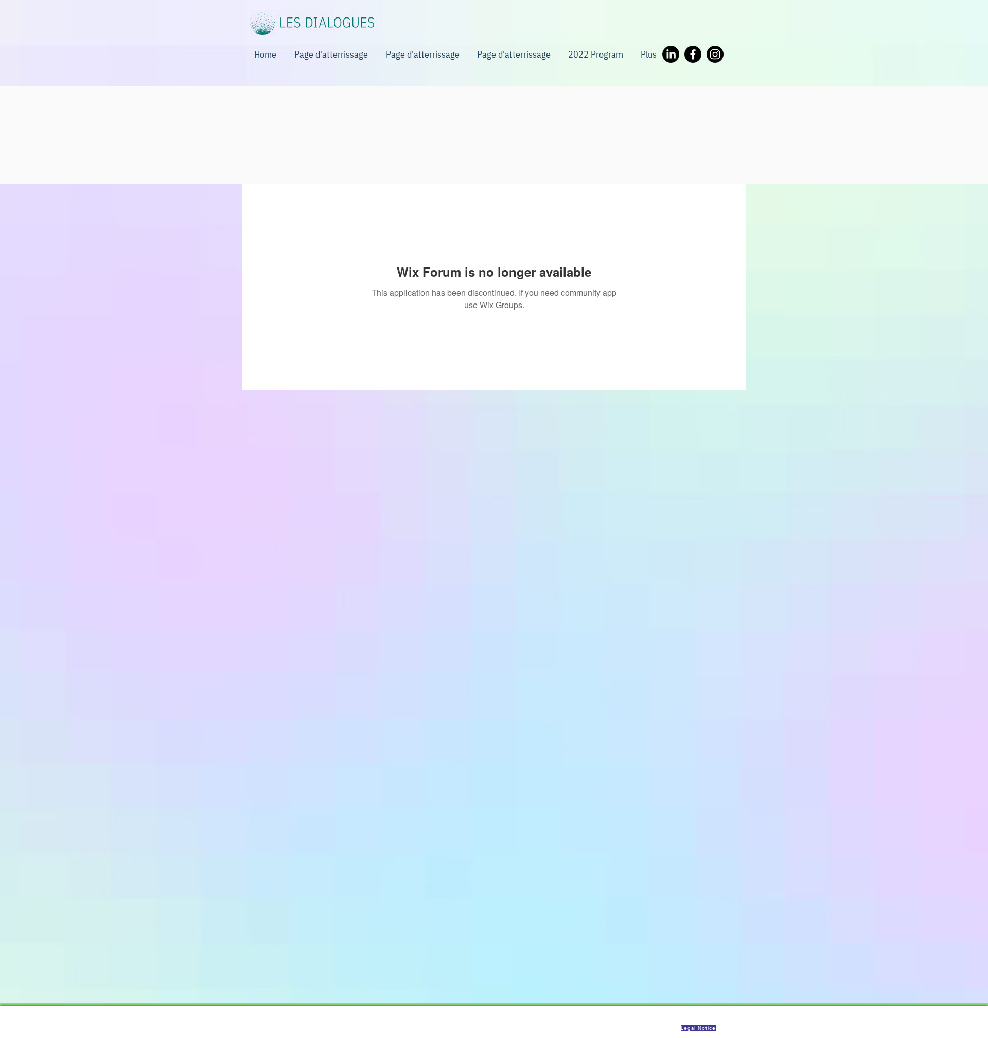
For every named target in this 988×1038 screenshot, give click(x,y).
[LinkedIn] (670, 54)
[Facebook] (692, 54)
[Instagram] (715, 54)
